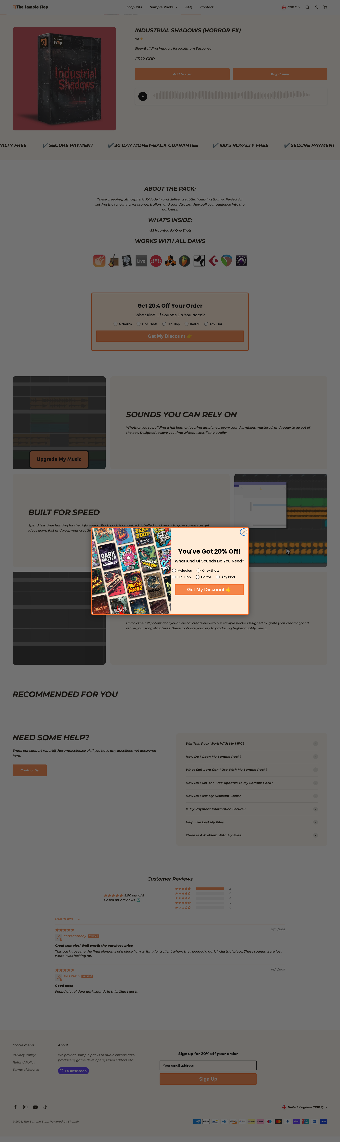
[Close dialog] (243, 532)
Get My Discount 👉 (209, 589)
